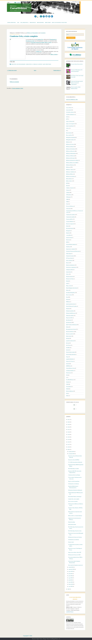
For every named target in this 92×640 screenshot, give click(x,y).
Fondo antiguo (68, 253)
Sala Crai (67, 349)
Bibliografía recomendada (70, 137)
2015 (68, 434)
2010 (68, 446)
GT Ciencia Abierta (69, 258)
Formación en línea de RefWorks (73, 459)
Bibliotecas (29, 64)
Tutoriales (68, 382)
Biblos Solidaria (69, 178)
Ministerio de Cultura (70, 278)
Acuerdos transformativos (70, 114)
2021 (68, 419)
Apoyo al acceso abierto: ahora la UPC (74, 552)
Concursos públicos (69, 219)
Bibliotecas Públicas (69, 174)
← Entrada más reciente (12, 70)
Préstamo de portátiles (70, 310)
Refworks (67, 338)
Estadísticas (68, 246)
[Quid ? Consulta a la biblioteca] (75, 405)
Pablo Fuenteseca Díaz (72, 524)
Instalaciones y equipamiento (71, 267)
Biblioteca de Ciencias (70, 144)
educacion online (69, 237)
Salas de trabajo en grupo (70, 352)
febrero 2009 (71, 584)
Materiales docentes (69, 276)
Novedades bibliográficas (70, 292)
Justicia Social (68, 271)
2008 (68, 589)
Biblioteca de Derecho (70, 146)
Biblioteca (68, 142)
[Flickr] (52, 17)
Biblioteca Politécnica (70, 165)
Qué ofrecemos (47, 64)
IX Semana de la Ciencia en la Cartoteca (75, 537)
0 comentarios (42, 33)
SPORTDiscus (68, 365)
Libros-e (67, 274)
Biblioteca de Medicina (70, 155)
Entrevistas (68, 239)
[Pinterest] (43, 17)
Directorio (48, 22)
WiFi (67, 393)
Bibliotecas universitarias (70, 176)
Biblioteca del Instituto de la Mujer (72, 160)
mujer (67, 283)
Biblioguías (33, 22)
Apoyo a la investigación (70, 123)
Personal (67, 299)
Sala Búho (68, 347)
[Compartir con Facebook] (14, 61)
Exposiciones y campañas (70, 249)
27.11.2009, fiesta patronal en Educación (75, 462)
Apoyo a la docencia (69, 121)
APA (67, 116)
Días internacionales (69, 228)
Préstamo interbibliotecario (70, 313)
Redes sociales (68, 336)
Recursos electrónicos (70, 331)
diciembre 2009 (71, 451)
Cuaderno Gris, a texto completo (24, 36)
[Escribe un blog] (11, 61)
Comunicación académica (70, 214)
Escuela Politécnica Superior (71, 244)
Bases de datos (68, 132)
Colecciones (68, 208)
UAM (18, 22)
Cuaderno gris (38, 51)
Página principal (11, 22)
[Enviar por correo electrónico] (10, 61)
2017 (68, 429)
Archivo (67, 128)
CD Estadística (68, 194)
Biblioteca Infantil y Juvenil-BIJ (71, 162)
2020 (68, 422)
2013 (68, 439)
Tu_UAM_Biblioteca (69, 379)
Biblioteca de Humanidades (32, 33)
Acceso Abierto (68, 107)
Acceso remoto (68, 109)
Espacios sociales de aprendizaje (73, 481)
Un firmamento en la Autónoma (73, 483)
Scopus (67, 356)
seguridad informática (70, 359)
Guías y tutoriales (69, 260)
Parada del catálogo (71, 522)
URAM (67, 388)
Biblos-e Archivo (48, 42)
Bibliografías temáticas (70, 139)
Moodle (67, 281)
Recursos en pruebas (69, 333)
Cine (67, 203)
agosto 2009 (71, 571)
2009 (68, 449)
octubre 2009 (71, 567)
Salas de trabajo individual (70, 354)
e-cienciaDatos (68, 235)
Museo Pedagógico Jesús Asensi (71, 287)
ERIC (67, 242)
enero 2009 (70, 586)
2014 (68, 437)
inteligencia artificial (69, 269)
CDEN (67, 199)
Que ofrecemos (68, 320)
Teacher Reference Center (70, 368)
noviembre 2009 (71, 453)
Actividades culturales (70, 112)
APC (67, 119)
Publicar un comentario (14, 81)
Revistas (67, 343)
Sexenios (67, 363)
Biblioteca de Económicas (70, 148)
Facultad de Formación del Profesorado (72, 251)
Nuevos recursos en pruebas (73, 501)
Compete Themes (39, 638)
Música (67, 290)
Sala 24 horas (68, 345)
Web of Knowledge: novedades (73, 468)
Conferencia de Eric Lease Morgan (74, 474)
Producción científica (69, 315)
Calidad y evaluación (69, 187)
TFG (67, 375)
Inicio (35, 70)
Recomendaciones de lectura (71, 329)
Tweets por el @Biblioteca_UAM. (72, 99)
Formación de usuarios (70, 255)
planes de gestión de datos (70, 304)
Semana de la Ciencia (69, 361)
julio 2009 (70, 573)
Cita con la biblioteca (70, 206)
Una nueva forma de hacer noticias (77, 64)
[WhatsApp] (35, 17)
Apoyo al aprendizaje (69, 125)
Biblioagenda (40, 22)
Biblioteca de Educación (70, 151)
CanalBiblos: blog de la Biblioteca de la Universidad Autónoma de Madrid (50, 635)
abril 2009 (70, 580)
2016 (68, 432)
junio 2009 (70, 575)
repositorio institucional (70, 340)
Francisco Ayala (71, 542)
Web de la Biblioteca (69, 391)
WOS (67, 395)
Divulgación (68, 230)
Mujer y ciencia (69, 285)
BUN (67, 183)
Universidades (68, 386)
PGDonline (68, 301)
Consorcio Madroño (69, 221)
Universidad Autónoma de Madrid (37, 42)
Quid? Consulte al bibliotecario (71, 324)
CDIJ (67, 201)
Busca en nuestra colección (59, 22)
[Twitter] (38, 17)
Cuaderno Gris (40, 39)
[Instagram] (49, 17)
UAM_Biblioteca (24, 22)
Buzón (67, 185)
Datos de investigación (70, 223)
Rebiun (67, 327)
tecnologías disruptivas (70, 370)
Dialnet (67, 226)
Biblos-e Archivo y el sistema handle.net (75, 515)
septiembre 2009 (71, 569)
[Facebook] (41, 17)
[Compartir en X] (12, 61)
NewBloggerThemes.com (55, 638)
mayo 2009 (70, 577)
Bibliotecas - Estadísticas (70, 171)
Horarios (67, 262)
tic (66, 377)
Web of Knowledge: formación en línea (74, 530)
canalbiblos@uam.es (69, 611)
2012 (68, 441)
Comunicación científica (70, 216)
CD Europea (68, 197)
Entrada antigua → (57, 70)
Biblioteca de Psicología (70, 158)
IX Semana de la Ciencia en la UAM (74, 554)
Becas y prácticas (69, 135)
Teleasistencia (68, 372)
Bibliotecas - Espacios (70, 169)
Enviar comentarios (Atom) (17, 88)
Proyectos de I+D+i (69, 317)
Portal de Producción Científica (71, 306)
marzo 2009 (71, 582)
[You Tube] (46, 17)
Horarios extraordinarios (70, 265)
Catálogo (67, 192)
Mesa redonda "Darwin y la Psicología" (74, 496)
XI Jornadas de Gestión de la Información (75, 490)
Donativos (68, 232)
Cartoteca (67, 190)
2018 (68, 427)
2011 (68, 444)
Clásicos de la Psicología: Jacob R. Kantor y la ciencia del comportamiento (77, 83)
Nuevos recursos (69, 294)
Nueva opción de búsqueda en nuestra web (75, 565)
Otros (67, 297)
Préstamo (67, 308)
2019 (68, 424)
